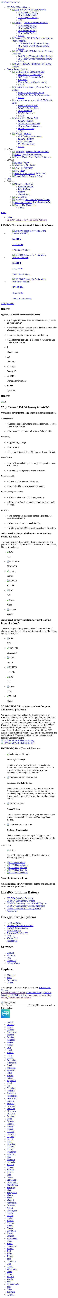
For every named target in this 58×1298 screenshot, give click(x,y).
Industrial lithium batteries (19, 997)
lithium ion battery (34, 992)
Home (9, 217)
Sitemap (4, 990)
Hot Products (45, 987)
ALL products (7, 303)
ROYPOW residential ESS (13, 992)
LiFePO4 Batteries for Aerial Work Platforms (27, 220)
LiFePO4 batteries (18, 995)
